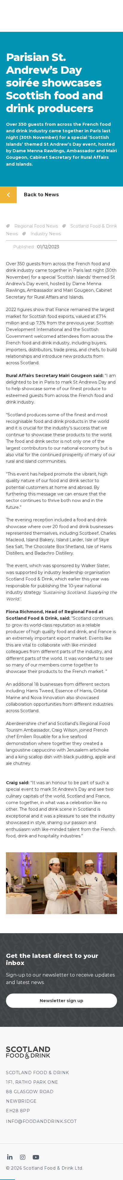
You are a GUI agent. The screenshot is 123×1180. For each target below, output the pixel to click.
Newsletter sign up (61, 1000)
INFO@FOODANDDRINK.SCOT (41, 1121)
